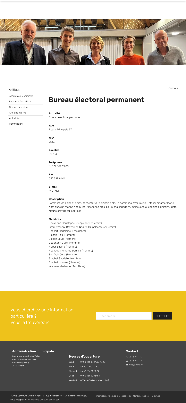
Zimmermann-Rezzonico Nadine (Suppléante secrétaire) (82, 227)
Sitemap (156, 396)
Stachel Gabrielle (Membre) (65, 258)
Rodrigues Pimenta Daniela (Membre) (71, 250)
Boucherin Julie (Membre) (64, 242)
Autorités (14, 118)
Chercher (163, 316)
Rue (51, 125)
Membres (55, 219)
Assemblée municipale (21, 96)
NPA (51, 137)
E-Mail (53, 186)
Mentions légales (141, 396)
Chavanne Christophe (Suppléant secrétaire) (75, 223)
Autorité (54, 113)
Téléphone (55, 162)
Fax (51, 174)
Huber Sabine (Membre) (63, 246)
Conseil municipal (18, 107)
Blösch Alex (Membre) (62, 234)
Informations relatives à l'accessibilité (113, 396)
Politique (14, 90)
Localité (54, 150)
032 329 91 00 (60, 166)
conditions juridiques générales (43, 399)
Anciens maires (17, 112)
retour (174, 88)
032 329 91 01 (135, 360)
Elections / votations (20, 101)
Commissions (16, 123)
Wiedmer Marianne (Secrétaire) (67, 266)
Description (56, 199)
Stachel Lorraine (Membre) (64, 262)
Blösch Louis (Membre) (62, 238)
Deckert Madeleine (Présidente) (67, 231)
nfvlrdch (136, 365)
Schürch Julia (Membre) (63, 254)
